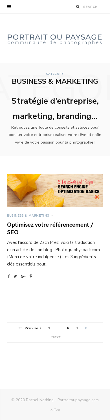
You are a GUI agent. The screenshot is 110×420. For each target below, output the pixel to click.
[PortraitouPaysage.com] (55, 38)
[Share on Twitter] (15, 276)
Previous (33, 328)
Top (56, 409)
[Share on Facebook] (9, 276)
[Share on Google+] (23, 276)
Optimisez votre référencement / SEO (50, 228)
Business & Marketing (28, 215)
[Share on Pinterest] (31, 276)
